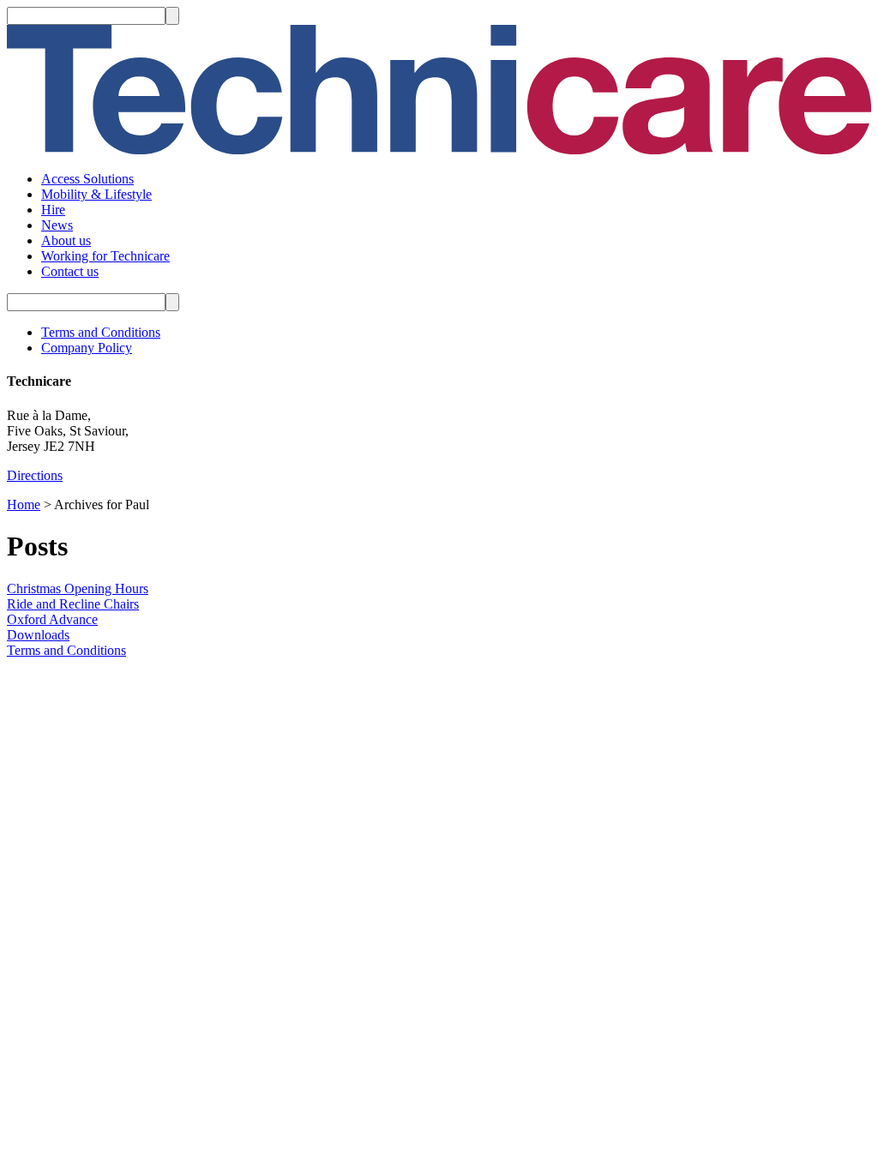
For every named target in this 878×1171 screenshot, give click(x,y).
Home (23, 504)
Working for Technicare (105, 256)
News (57, 225)
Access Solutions (87, 178)
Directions (35, 475)
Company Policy (86, 347)
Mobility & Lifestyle (96, 194)
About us (66, 240)
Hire (53, 209)
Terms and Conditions (100, 332)
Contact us (70, 271)
